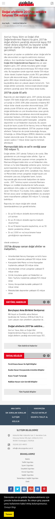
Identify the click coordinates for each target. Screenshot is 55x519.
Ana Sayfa (5, 23)
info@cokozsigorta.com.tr (23, 448)
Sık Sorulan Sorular (15, 413)
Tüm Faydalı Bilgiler (27, 392)
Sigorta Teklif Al (39, 417)
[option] (27, 316)
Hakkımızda (39, 409)
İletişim (15, 417)
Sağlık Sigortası (28, 475)
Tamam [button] (9, 514)
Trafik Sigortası (27, 462)
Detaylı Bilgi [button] (10, 507)
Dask (27, 481)
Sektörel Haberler (20, 23)
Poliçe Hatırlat (39, 413)
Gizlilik (15, 421)
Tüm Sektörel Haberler (27, 346)
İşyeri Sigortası (27, 465)
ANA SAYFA (16, 409)
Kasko (27, 459)
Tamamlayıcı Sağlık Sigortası (27, 478)
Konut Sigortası (27, 472)
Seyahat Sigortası (27, 469)
